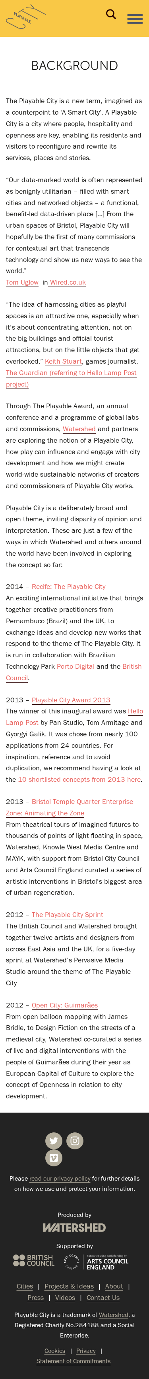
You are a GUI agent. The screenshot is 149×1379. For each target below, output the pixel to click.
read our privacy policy (60, 1178)
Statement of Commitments (74, 1361)
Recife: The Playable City (68, 586)
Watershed (79, 428)
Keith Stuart (63, 361)
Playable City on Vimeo (53, 1157)
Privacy (86, 1350)
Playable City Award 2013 (71, 700)
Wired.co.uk (67, 282)
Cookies (55, 1350)
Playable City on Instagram (74, 1140)
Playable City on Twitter (53, 1140)
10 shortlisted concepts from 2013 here (79, 779)
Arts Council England (96, 1262)
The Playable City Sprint (67, 914)
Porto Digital (76, 666)
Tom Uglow (22, 282)
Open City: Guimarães (65, 1005)
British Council (33, 1260)
